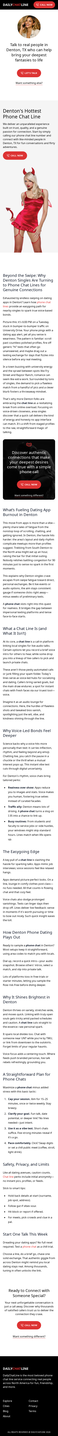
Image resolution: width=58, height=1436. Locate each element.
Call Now (17, 155)
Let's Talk (31, 73)
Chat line (8, 1176)
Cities (6, 1406)
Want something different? (29, 495)
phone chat (29, 1246)
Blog (5, 1411)
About (6, 1416)
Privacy (33, 1406)
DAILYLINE (15, 5)
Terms (32, 1411)
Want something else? (29, 83)
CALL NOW (46, 4)
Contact (33, 1401)
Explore (7, 1401)
